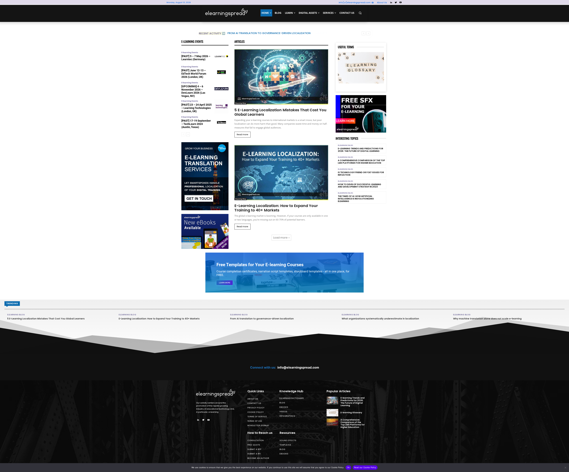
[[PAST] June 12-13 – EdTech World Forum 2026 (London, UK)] (221, 72)
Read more (242, 134)
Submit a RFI (254, 453)
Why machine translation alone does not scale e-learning (487, 318)
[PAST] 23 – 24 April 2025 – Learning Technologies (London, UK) (196, 108)
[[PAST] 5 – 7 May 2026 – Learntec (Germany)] (221, 56)
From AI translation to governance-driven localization (268, 33)
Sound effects (288, 440)
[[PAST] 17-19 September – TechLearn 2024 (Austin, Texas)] (221, 122)
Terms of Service (257, 416)
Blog (282, 402)
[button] (360, 12)
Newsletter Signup (258, 425)
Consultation (255, 440)
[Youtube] (400, 3)
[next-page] (188, 134)
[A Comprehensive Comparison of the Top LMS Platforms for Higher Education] (332, 422)
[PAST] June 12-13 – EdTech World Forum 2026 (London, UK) (193, 73)
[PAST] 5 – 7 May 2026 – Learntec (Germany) (195, 58)
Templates (285, 444)
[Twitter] (396, 3)
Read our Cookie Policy (365, 467)
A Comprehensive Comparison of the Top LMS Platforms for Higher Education (361, 161)
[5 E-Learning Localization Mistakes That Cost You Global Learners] (281, 76)
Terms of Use (254, 421)
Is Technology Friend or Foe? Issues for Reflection (361, 173)
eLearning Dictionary (291, 398)
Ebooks (283, 407)
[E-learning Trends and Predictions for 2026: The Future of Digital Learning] (332, 400)
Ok (348, 467)
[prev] (363, 33)
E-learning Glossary (351, 412)
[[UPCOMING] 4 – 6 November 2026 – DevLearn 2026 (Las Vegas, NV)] (221, 89)
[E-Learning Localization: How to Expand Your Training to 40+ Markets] (281, 172)
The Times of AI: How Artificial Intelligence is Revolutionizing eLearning (356, 199)
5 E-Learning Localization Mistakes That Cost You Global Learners (280, 112)
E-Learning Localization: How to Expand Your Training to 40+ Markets (276, 208)
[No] (565, 467)
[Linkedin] (391, 3)
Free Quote (253, 444)
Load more (280, 237)
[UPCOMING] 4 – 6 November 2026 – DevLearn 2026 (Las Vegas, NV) (193, 91)
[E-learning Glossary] (361, 67)
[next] (368, 33)
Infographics (287, 416)
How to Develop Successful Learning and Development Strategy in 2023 (359, 185)
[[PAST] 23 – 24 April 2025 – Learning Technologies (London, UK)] (221, 106)
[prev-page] (183, 134)
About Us (252, 398)
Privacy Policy (255, 407)
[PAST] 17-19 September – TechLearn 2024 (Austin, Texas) (196, 124)
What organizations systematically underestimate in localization (380, 318)
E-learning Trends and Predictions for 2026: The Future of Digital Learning (360, 150)
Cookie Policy (255, 412)
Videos (283, 411)
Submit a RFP (254, 449)
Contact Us (254, 403)
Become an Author (258, 458)
